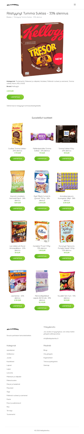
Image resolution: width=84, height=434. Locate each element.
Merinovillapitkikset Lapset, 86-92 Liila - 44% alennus (42, 298)
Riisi (8, 407)
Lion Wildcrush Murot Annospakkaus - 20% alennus (17, 248)
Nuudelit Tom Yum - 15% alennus (66, 297)
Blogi (45, 350)
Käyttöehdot (48, 358)
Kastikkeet (10, 361)
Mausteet (10, 388)
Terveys (9, 411)
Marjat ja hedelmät (13, 384)
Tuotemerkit (20, 81)
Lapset (9, 365)
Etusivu (9, 17)
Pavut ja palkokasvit (14, 403)
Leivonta (10, 373)
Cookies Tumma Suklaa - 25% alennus (17, 150)
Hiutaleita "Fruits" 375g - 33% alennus (42, 247)
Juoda (9, 358)
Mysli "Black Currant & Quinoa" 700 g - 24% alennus (42, 198)
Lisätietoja (15, 97)
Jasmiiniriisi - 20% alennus (17, 297)
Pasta (9, 399)
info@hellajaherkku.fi (51, 338)
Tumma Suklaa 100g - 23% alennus (67, 150)
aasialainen (11, 350)
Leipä (9, 369)
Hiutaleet (43, 81)
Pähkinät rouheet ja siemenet (57, 81)
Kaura (14, 83)
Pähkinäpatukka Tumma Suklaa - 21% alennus (42, 150)
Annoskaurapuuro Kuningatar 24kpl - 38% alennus (66, 198)
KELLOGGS (21, 83)
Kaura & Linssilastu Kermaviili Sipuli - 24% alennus (17, 198)
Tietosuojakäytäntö (51, 361)
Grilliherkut (10, 354)
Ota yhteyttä (48, 354)
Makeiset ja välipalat (32, 81)
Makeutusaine (11, 380)
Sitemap (46, 365)
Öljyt (8, 392)
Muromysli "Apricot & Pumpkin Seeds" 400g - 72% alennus (66, 248)
